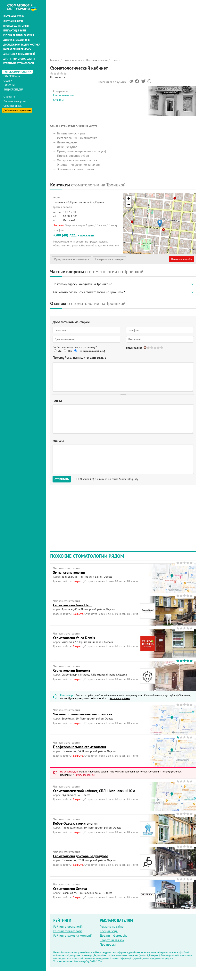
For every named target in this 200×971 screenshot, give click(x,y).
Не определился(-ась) (92, 351)
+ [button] (128, 198)
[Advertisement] (123, 27)
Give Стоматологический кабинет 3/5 (155, 347)
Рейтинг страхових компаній (73, 935)
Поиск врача (12, 76)
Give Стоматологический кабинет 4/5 (158, 347)
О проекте (9, 96)
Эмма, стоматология (69, 572)
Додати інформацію (113, 935)
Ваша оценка (134, 347)
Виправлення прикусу (17, 49)
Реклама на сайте (111, 926)
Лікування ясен (13, 21)
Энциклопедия (13, 89)
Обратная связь (13, 105)
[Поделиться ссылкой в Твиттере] (143, 82)
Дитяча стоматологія (16, 39)
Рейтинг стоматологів (67, 931)
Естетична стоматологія (18, 63)
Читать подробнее (120, 698)
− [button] (128, 204)
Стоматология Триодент (71, 670)
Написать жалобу (181, 259)
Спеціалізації (109, 931)
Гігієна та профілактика (18, 35)
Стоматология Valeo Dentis (74, 637)
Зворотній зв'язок (112, 940)
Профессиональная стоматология (79, 747)
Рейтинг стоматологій (68, 926)
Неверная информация (109, 259)
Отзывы (58, 100)
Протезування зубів (16, 25)
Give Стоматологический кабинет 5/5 (161, 347)
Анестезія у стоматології (19, 53)
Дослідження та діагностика (21, 44)
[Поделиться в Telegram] (131, 82)
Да (60, 351)
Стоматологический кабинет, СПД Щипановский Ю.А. (94, 790)
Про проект (108, 944)
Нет (70, 351)
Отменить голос (145, 347)
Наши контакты (63, 95)
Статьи (8, 80)
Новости (9, 85)
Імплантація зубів (14, 30)
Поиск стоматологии (17, 71)
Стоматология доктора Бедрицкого (80, 856)
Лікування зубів (13, 16)
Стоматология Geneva (70, 888)
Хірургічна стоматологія (19, 58)
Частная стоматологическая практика (82, 714)
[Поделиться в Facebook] (137, 82)
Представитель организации (71, 259)
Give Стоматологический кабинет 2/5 (152, 347)
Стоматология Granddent (72, 605)
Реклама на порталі (15, 101)
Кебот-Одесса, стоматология (75, 823)
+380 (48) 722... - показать (73, 235)
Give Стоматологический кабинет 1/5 (148, 347)
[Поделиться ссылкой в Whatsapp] (149, 82)
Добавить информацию (17, 110)
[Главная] (24, 7)
